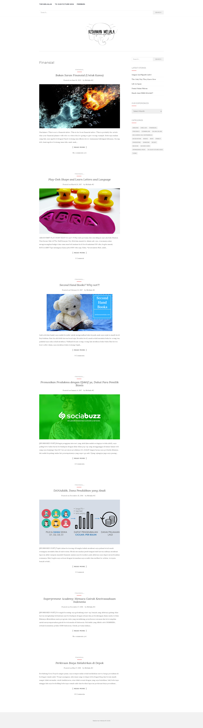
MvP (151, 138)
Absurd (135, 128)
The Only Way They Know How (144, 79)
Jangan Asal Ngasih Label (141, 75)
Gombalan (146, 131)
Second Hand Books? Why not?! (80, 285)
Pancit (158, 138)
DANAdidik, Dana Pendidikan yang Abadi (80, 490)
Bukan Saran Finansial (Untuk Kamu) (79, 75)
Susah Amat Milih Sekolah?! (142, 93)
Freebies (81, 4)
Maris (145, 138)
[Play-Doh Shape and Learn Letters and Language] (79, 211)
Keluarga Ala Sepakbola (142, 135)
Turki (135, 153)
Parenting (137, 142)
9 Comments (79, 356)
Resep (154, 142)
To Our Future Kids (64, 4)
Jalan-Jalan (157, 131)
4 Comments (79, 464)
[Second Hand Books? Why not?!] (79, 312)
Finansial (79, 69)
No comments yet (79, 153)
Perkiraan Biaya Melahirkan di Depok (79, 663)
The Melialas (45, 4)
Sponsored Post (139, 149)
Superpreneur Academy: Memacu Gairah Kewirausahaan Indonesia (79, 600)
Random (146, 142)
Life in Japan (136, 84)
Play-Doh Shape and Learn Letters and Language (79, 179)
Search (158, 12)
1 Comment (79, 258)
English (144, 128)
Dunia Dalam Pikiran (139, 88)
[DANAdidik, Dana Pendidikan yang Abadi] (79, 522)
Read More (79, 147)
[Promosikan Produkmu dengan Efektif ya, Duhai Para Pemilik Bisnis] (79, 416)
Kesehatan (137, 138)
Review (135, 146)
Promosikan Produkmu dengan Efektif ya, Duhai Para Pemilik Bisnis (80, 383)
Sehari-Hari (145, 146)
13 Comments (79, 694)
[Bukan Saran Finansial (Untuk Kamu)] (79, 106)
